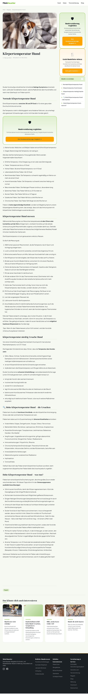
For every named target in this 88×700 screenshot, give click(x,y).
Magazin (6, 590)
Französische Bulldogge (42, 662)
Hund (59, 3)
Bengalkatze (56, 667)
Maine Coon (56, 664)
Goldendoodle (39, 674)
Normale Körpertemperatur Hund (72, 84)
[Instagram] (4, 669)
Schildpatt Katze (57, 676)
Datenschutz (74, 688)
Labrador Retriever (40, 668)
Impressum (73, 685)
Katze (64, 3)
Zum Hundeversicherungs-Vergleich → (30, 139)
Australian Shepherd (41, 665)
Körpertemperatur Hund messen (72, 88)
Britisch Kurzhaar (57, 670)
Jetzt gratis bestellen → (72, 71)
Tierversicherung (74, 3)
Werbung (73, 682)
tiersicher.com (74, 670)
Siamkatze (56, 673)
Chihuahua (38, 671)
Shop (82, 3)
